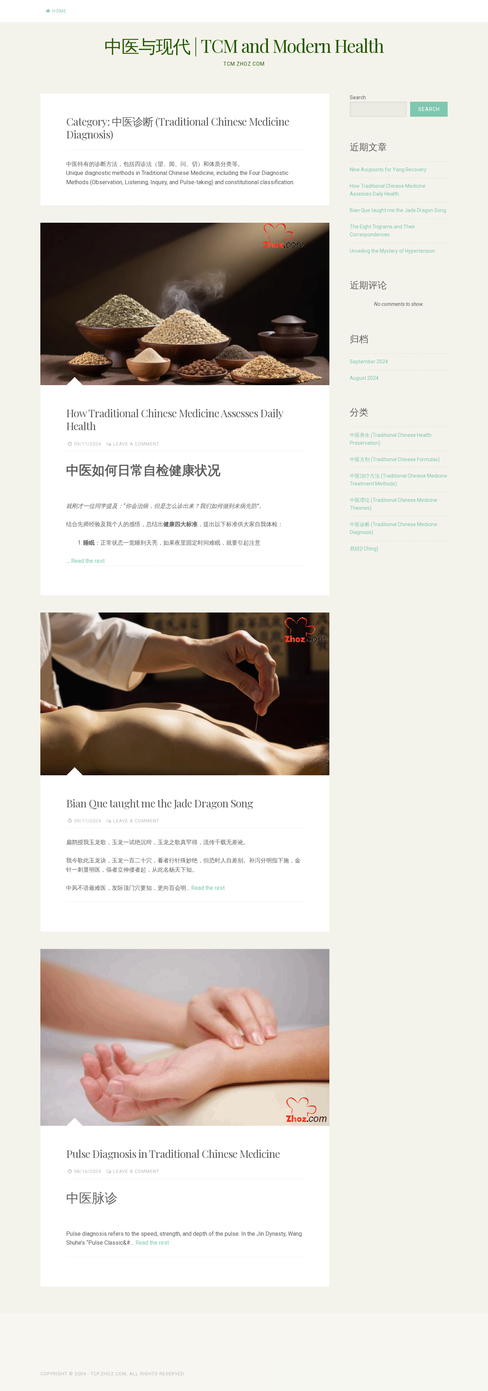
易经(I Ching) (364, 548)
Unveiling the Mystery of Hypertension (392, 251)
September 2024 (369, 361)
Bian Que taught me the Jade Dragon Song (159, 803)
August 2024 (364, 378)
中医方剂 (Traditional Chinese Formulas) (395, 459)
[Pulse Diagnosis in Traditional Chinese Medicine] (184, 1037)
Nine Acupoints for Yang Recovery (388, 169)
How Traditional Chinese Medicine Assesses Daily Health (174, 419)
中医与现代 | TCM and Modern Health (244, 45)
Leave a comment (136, 444)
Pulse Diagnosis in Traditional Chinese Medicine (173, 1153)
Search (358, 97)
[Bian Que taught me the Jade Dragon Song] (184, 694)
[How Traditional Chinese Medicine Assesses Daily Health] (184, 304)
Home (59, 11)
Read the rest (88, 561)
